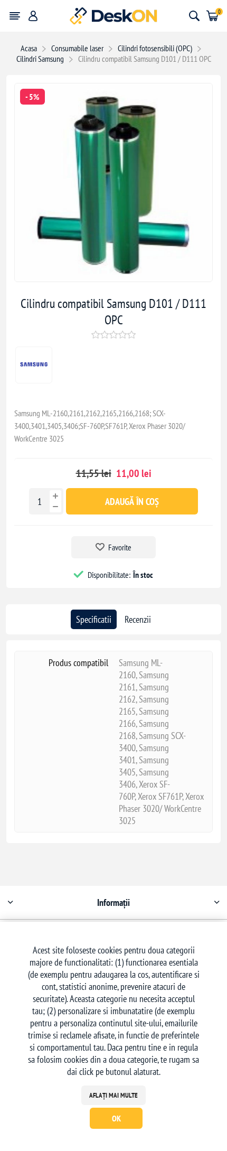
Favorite (119, 547)
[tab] (94, 619)
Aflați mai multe (113, 1095)
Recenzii (138, 619)
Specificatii (93, 619)
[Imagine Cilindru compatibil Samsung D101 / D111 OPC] (114, 278)
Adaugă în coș (132, 501)
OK (116, 1118)
